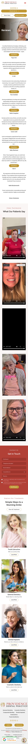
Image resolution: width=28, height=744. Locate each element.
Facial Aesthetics (14, 717)
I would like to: (13, 11)
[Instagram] (13, 8)
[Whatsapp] (17, 8)
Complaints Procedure (17, 734)
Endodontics (14, 714)
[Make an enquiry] (24, 740)
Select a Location (19, 15)
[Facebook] (11, 8)
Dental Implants (20, 712)
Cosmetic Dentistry (19, 710)
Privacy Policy (7, 734)
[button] (25, 2)
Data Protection (18, 736)
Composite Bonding (8, 712)
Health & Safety (9, 736)
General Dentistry (8, 710)
